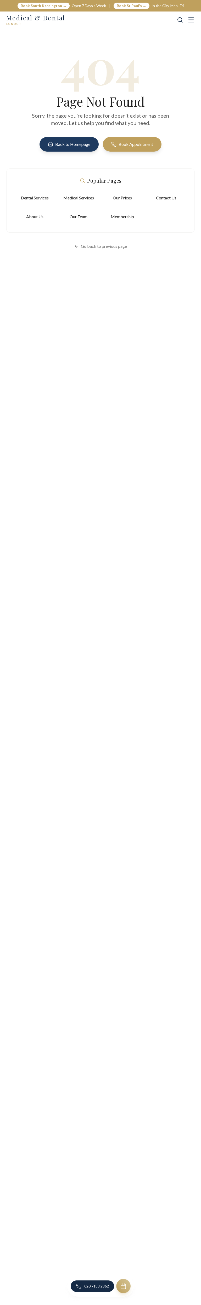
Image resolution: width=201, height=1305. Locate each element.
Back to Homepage (72, 144)
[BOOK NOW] (123, 1286)
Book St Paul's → (131, 5)
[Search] (180, 20)
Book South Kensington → (43, 5)
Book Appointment (136, 144)
